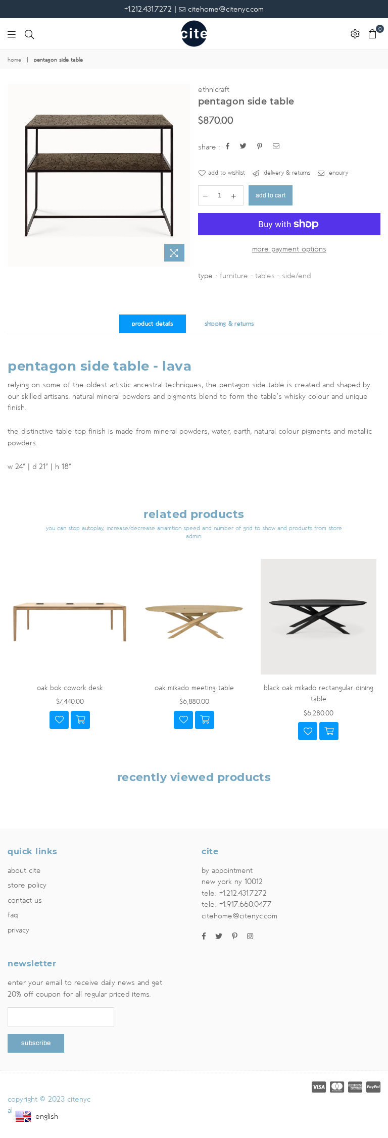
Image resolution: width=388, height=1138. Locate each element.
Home (14, 60)
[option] (99, 175)
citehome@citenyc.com (224, 9)
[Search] (29, 33)
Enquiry (337, 173)
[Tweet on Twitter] (243, 147)
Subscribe (36, 1043)
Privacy (18, 930)
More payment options (289, 249)
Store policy (27, 885)
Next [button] (371, 659)
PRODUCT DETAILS (152, 324)
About (24, 870)
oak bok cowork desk (70, 688)
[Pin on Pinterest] (260, 147)
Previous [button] (16, 659)
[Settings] (355, 33)
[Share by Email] (276, 147)
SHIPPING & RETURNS (229, 324)
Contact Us (25, 900)
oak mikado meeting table (194, 688)
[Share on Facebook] (227, 147)
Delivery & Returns (286, 173)
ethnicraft (213, 89)
